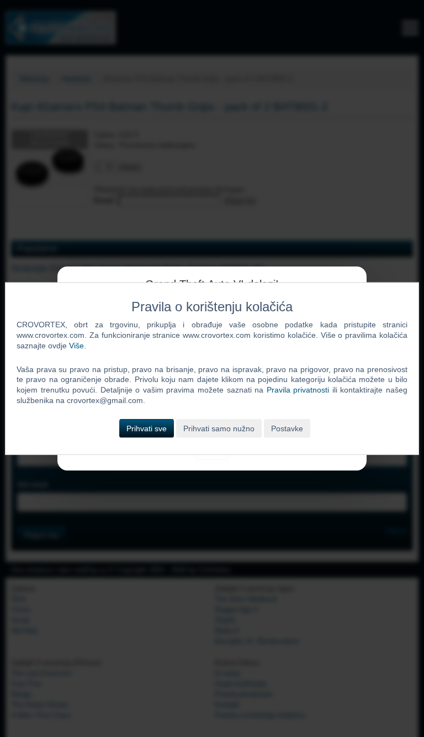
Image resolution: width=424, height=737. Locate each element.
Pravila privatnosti (298, 389)
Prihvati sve (146, 428)
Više (76, 345)
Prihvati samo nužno (219, 428)
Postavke (287, 428)
